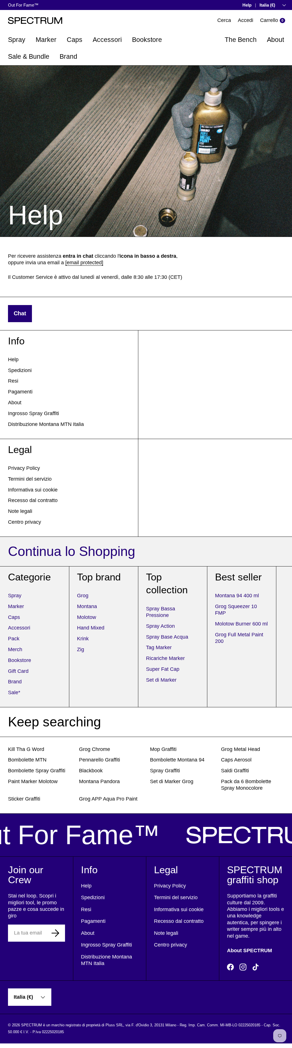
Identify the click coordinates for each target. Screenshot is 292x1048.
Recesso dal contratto (33, 500)
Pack (13, 638)
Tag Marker (159, 647)
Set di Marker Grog (171, 781)
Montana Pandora (99, 781)
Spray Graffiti (165, 770)
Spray (14, 595)
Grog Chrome (94, 749)
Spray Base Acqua (167, 637)
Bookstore (19, 660)
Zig (80, 649)
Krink (83, 638)
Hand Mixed (90, 628)
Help (247, 5)
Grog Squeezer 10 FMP (236, 610)
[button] (272, 20)
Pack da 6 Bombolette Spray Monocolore (246, 785)
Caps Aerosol (236, 760)
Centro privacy (24, 522)
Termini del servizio (30, 479)
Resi (13, 381)
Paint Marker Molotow (33, 781)
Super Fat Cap (162, 669)
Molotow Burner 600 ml (241, 624)
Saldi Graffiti (235, 770)
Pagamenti (20, 392)
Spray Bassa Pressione (160, 612)
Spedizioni (20, 370)
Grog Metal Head (240, 749)
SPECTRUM (31, 1025)
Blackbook (91, 770)
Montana (87, 606)
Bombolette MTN (27, 760)
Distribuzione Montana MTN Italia (46, 424)
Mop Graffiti (163, 749)
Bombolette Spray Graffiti (36, 770)
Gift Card (18, 671)
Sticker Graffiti (24, 799)
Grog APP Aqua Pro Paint (108, 799)
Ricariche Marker (165, 658)
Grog (82, 595)
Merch (15, 649)
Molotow (86, 617)
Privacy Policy (24, 468)
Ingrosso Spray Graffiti (33, 413)
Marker (16, 606)
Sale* (14, 692)
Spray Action (160, 626)
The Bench (241, 39)
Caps (14, 617)
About (275, 39)
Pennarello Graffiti (99, 760)
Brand (15, 682)
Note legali (20, 511)
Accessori (19, 628)
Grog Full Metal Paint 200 (239, 638)
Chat (20, 313)
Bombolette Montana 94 (177, 760)
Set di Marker (161, 680)
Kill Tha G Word (26, 749)
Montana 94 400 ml (237, 595)
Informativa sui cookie (33, 490)
